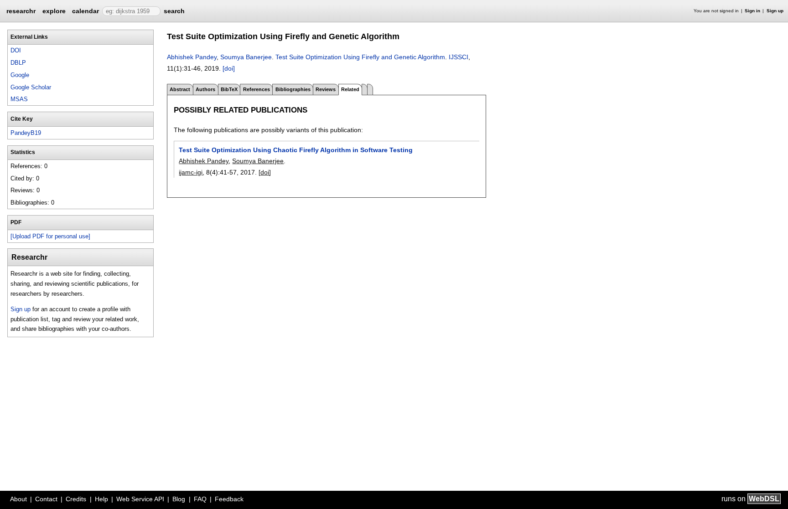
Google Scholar (30, 87)
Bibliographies (293, 89)
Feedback (229, 499)
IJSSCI (458, 57)
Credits (76, 499)
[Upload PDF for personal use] (50, 236)
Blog (178, 499)
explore (54, 11)
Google (19, 75)
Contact (46, 499)
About (18, 499)
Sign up (775, 10)
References (256, 89)
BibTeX (229, 89)
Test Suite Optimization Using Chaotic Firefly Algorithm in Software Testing (296, 150)
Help (101, 499)
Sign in (752, 10)
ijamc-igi (190, 172)
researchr (21, 10)
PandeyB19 (25, 132)
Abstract (180, 89)
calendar (85, 11)
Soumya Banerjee (246, 57)
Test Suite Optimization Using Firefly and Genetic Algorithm (360, 57)
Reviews (326, 89)
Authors (205, 89)
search (174, 11)
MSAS (19, 99)
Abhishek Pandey (192, 57)
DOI (15, 50)
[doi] (229, 68)
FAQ (200, 499)
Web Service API (140, 499)
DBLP (18, 62)
